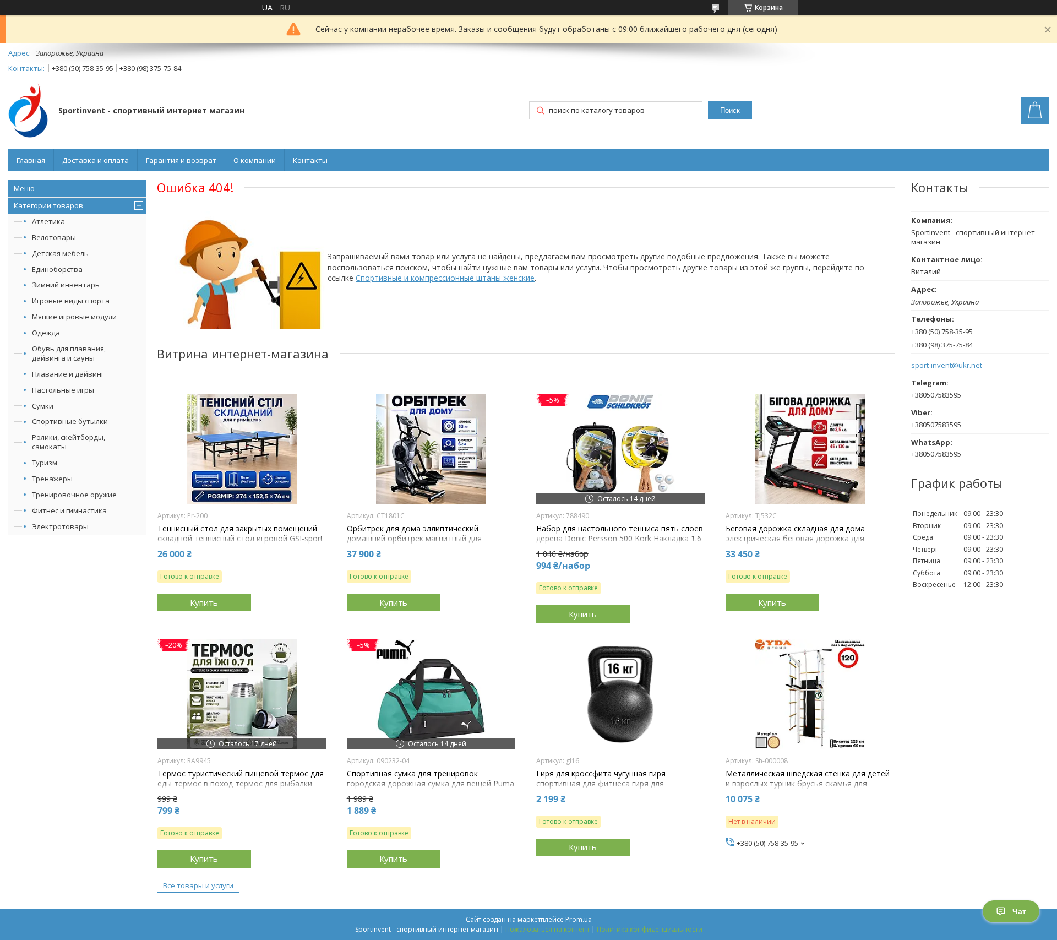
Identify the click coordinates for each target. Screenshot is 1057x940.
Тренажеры (52, 478)
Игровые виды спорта (71, 301)
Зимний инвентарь (66, 285)
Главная (31, 160)
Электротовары (60, 526)
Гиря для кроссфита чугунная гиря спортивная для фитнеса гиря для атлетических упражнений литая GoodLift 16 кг (620, 789)
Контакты (310, 160)
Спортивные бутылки (70, 421)
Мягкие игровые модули (74, 317)
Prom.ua (578, 919)
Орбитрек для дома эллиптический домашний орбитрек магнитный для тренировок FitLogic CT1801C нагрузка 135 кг (426, 544)
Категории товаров (48, 205)
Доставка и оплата (95, 160)
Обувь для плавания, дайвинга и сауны (69, 353)
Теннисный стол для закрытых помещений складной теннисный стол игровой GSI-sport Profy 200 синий (240, 538)
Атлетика (48, 221)
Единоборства (57, 269)
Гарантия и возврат (181, 160)
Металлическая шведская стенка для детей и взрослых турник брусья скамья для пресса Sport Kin (808, 783)
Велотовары (54, 237)
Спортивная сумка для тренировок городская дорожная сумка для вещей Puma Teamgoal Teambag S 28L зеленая (430, 783)
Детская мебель (60, 253)
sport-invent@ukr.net (946, 365)
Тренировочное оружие (74, 494)
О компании (254, 160)
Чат (1019, 911)
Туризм (44, 463)
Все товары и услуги (198, 885)
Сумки (42, 406)
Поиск (730, 110)
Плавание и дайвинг (68, 374)
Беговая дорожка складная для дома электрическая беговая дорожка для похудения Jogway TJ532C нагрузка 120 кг (803, 538)
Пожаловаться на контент (547, 929)
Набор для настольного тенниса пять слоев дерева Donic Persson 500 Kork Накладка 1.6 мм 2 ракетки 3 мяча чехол (619, 538)
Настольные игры (63, 390)
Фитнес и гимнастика (69, 510)
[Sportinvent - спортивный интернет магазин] (28, 111)
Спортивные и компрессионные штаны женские (445, 278)
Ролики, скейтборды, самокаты (68, 442)
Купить (204, 602)
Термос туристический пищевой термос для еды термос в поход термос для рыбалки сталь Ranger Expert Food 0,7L (240, 783)
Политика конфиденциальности (649, 929)
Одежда (46, 333)
